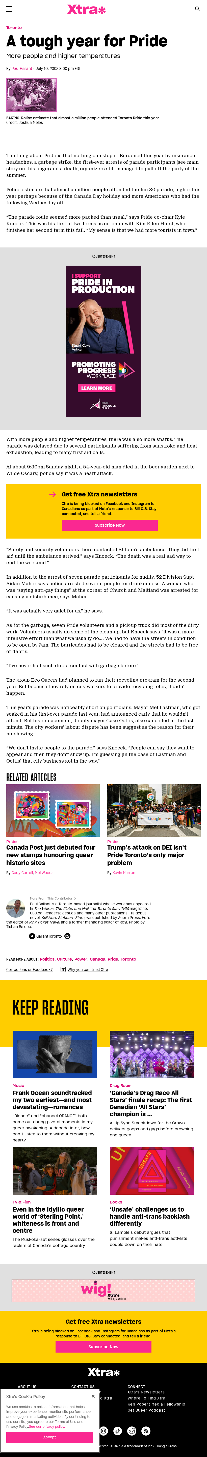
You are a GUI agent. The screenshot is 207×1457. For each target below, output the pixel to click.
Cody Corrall (22, 873)
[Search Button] (197, 9)
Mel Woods (44, 873)
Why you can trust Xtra (88, 969)
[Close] (93, 1396)
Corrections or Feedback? (29, 969)
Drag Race (120, 1085)
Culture (64, 959)
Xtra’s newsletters (146, 1392)
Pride (11, 841)
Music (18, 1085)
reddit (131, 1431)
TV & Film (22, 1202)
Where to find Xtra (147, 1398)
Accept (49, 1437)
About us (27, 1387)
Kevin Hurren (124, 873)
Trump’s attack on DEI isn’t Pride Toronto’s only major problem (147, 855)
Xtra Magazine (86, 9)
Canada (97, 959)
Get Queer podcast (146, 1410)
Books (116, 1202)
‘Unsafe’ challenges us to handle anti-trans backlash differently (150, 1216)
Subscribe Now (110, 525)
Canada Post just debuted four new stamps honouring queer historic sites (50, 855)
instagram (103, 1431)
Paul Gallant (22, 68)
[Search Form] (197, 9)
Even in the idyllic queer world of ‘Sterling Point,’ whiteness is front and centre (48, 1220)
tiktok (117, 1431)
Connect (136, 1387)
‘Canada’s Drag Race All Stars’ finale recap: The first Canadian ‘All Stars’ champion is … (151, 1103)
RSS (145, 1431)
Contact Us (83, 1387)
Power (80, 959)
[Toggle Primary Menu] (9, 10)
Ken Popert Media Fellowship (156, 1404)
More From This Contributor (51, 898)
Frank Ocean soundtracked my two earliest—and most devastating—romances (52, 1100)
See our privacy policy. (47, 1426)
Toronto (14, 27)
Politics (47, 959)
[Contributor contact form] (68, 936)
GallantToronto (49, 936)
